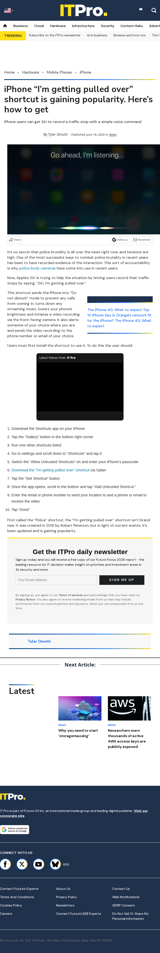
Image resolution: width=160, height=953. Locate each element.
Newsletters (65, 905)
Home (9, 72)
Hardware (58, 26)
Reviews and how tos (130, 35)
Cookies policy (11, 905)
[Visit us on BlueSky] (53, 864)
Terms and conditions (17, 897)
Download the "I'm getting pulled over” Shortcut (50, 470)
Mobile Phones (59, 72)
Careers (6, 913)
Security (107, 26)
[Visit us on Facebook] (5, 864)
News (113, 134)
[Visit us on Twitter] (22, 864)
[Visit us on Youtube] (38, 864)
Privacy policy (66, 897)
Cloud (39, 26)
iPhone (85, 72)
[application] (80, 386)
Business (20, 26)
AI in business (97, 35)
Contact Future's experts (19, 889)
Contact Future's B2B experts (78, 913)
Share (17, 239)
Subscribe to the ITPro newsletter (55, 35)
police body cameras (37, 268)
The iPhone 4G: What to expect (114, 309)
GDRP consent (123, 905)
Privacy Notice (25, 599)
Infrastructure (83, 26)
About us (63, 889)
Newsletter (144, 239)
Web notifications (126, 897)
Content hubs (131, 26)
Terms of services (71, 595)
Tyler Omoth (58, 134)
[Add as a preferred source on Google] (14, 829)
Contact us (121, 889)
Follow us (122, 239)
